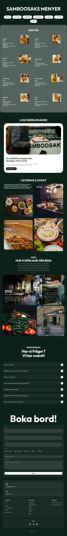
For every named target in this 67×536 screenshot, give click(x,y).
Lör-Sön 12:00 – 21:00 (57, 505)
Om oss (7, 510)
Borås (30, 513)
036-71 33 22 (9, 494)
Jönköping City (9, 451)
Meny (6, 505)
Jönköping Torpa (19, 451)
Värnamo (28, 451)
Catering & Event (9, 507)
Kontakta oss (8, 512)
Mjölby (41, 451)
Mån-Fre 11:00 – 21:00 (57, 502)
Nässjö (35, 451)
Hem (6, 502)
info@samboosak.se (10, 486)
